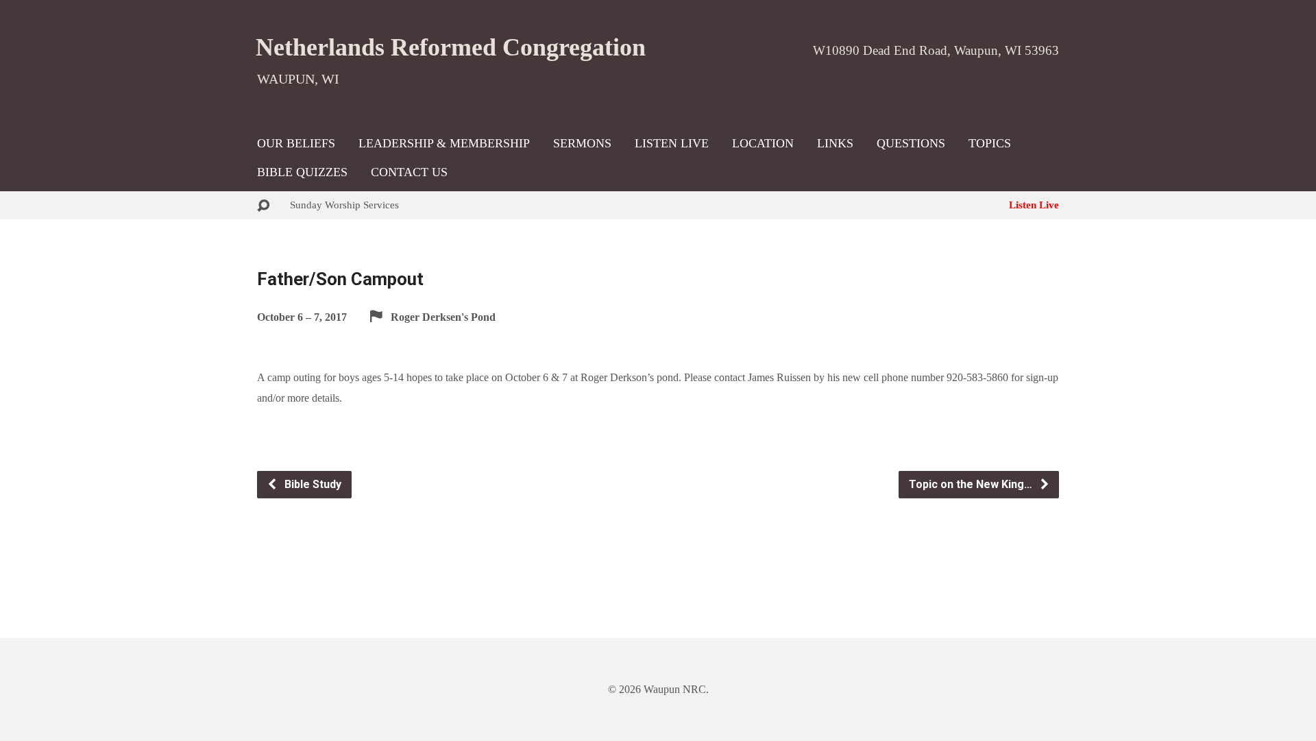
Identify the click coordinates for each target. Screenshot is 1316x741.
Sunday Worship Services (344, 204)
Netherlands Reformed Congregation (451, 47)
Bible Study (311, 484)
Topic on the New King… (972, 484)
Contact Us (409, 172)
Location (763, 143)
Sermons (582, 143)
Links (835, 143)
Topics (989, 143)
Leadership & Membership (444, 143)
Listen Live (672, 143)
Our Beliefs (296, 143)
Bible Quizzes (302, 172)
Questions (911, 143)
